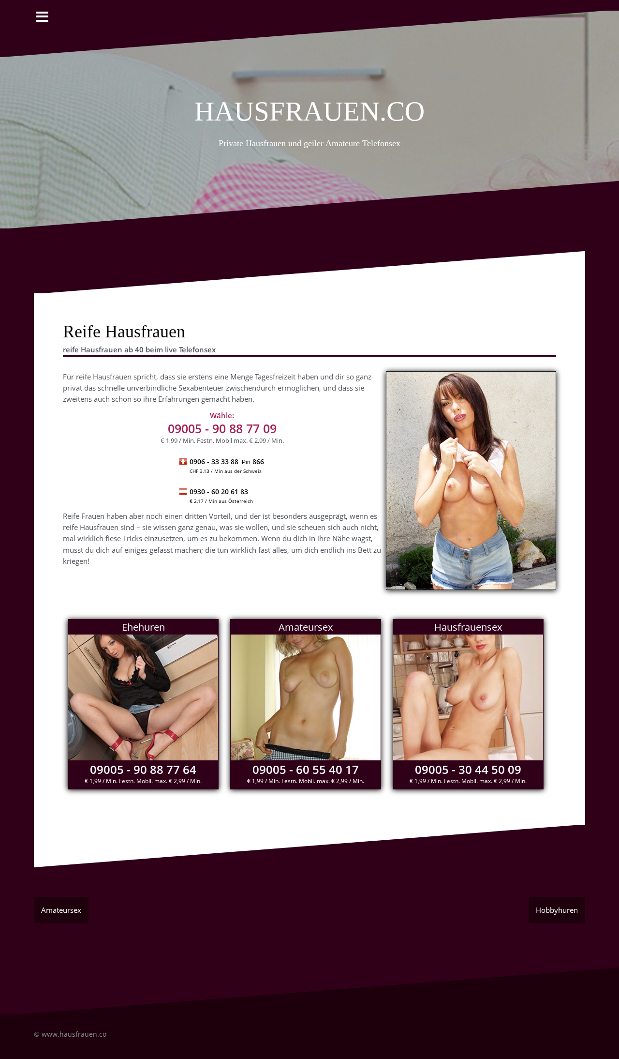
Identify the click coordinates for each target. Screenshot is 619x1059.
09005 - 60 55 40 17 (305, 769)
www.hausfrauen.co (74, 1034)
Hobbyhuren (557, 910)
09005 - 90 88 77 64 (143, 769)
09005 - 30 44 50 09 (468, 769)
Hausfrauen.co (309, 107)
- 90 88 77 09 (222, 428)
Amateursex (61, 910)
